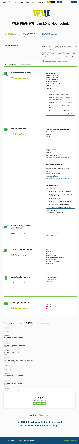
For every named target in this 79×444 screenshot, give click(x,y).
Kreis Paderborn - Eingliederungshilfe (14, 375)
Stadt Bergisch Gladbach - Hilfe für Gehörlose (16, 368)
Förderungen (40, 2)
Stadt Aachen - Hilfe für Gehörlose (13, 337)
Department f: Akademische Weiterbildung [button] (58, 114)
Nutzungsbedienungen (29, 440)
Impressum (20, 440)
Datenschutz (13, 440)
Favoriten (33, 2)
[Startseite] (9, 2)
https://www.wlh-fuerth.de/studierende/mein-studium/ (57, 157)
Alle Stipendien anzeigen (39, 403)
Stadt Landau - (8, 330)
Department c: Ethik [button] (53, 102)
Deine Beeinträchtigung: (10, 64)
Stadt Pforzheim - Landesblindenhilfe (14, 391)
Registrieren (74, 2)
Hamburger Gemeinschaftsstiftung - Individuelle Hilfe (18, 360)
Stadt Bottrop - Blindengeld (11, 353)
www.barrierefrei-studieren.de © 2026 (70, 440)
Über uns (37, 440)
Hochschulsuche (25, 2)
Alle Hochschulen (5, 440)
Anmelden (67, 2)
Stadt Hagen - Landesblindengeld (13, 383)
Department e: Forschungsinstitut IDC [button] (57, 110)
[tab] (60, 94)
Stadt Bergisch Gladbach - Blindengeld (14, 345)
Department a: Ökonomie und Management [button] (58, 94)
